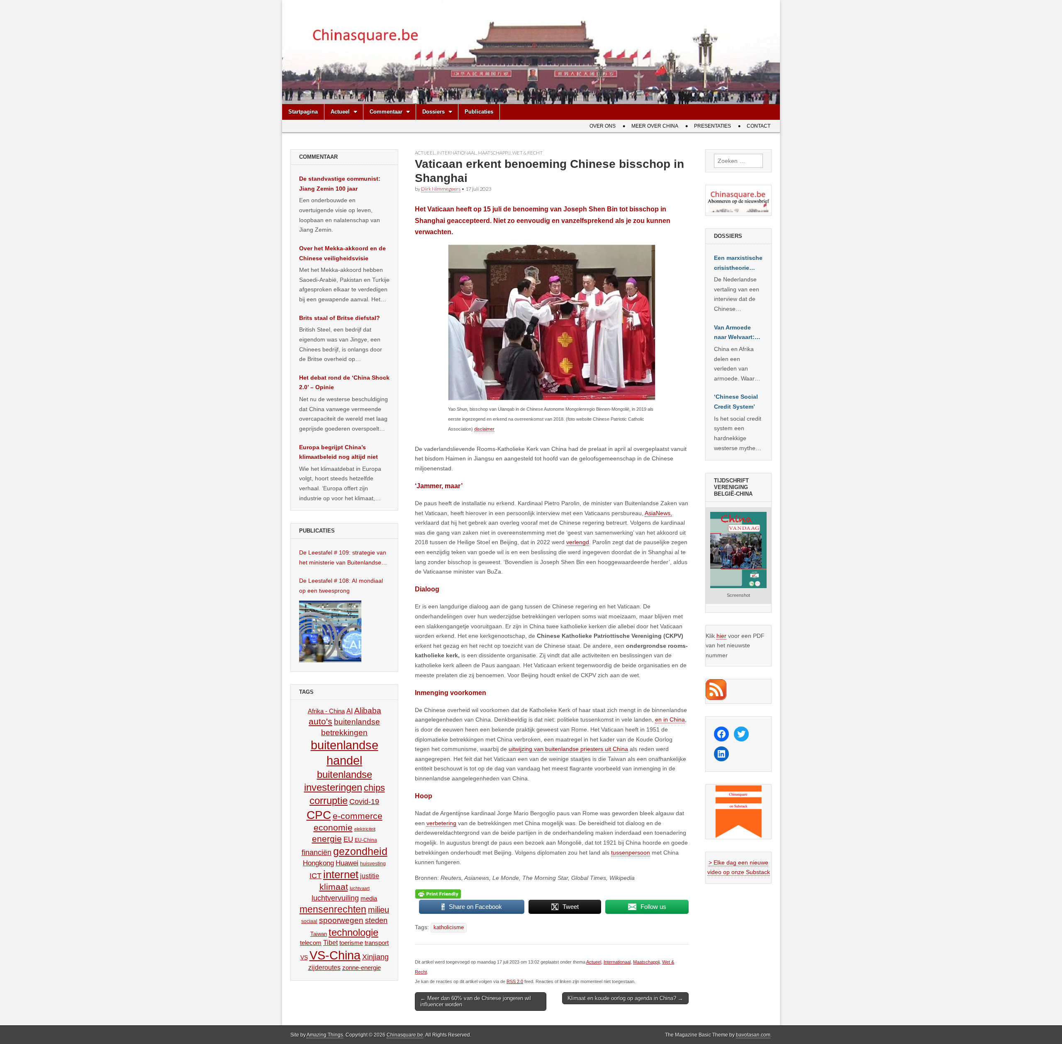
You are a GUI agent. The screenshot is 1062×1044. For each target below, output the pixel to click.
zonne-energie (361, 967)
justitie (369, 875)
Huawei (347, 863)
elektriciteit (364, 828)
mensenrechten (333, 909)
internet (340, 874)
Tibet (330, 942)
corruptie (328, 800)
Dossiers (433, 112)
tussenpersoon (630, 852)
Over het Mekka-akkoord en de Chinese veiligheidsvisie (342, 253)
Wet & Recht (527, 152)
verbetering (441, 823)
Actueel (340, 112)
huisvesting (373, 863)
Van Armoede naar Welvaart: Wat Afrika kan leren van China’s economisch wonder (734, 333)
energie (327, 838)
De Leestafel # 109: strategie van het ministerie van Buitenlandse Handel (342, 558)
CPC (319, 814)
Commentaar (386, 112)
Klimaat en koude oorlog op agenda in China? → (625, 998)
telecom (311, 943)
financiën (316, 852)
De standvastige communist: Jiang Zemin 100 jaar (339, 183)
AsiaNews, (658, 513)
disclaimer (484, 428)
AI (349, 711)
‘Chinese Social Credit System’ (736, 401)
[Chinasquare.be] (531, 52)
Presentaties (712, 126)
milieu (378, 909)
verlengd (577, 542)
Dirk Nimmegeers (440, 189)
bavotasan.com (753, 1035)
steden (376, 920)
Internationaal (456, 152)
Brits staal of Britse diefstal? (339, 318)
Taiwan (318, 934)
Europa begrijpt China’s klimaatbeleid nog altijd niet (338, 452)
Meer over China (654, 126)
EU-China (366, 840)
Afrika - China (326, 711)
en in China (670, 719)
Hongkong (318, 863)
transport (377, 942)
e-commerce (357, 816)
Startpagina (303, 112)
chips (374, 787)
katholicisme (449, 927)
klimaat (333, 887)
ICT (315, 876)
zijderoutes (324, 967)
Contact (758, 126)
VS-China (334, 955)
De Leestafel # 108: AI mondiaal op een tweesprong (341, 585)
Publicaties (479, 112)
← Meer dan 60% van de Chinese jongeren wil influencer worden (475, 1001)
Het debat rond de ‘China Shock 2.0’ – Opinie (344, 382)
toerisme (351, 942)
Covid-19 (364, 801)
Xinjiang (375, 957)
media (368, 898)
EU (348, 839)
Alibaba (367, 710)
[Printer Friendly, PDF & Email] (438, 894)
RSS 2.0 (515, 981)
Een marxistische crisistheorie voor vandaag (738, 263)
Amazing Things (325, 1035)
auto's (320, 721)
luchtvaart (360, 888)
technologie (353, 932)
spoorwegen (341, 920)
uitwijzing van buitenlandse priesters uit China (568, 749)
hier (721, 635)
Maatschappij (494, 152)
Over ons (602, 126)
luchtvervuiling (335, 898)
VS (304, 957)
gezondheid (360, 851)
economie (333, 827)
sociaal (309, 921)
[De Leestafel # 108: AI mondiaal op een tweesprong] (330, 631)
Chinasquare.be (405, 1035)
